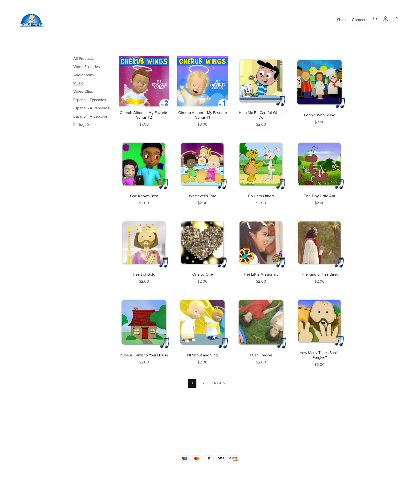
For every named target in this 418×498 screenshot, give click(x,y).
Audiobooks (83, 75)
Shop (341, 19)
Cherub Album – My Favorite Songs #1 (202, 115)
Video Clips (83, 91)
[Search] (375, 19)
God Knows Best (144, 196)
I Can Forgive (261, 355)
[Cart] (397, 19)
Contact (358, 19)
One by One (202, 274)
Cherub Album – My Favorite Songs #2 (144, 115)
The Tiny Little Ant (319, 196)
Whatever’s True (202, 196)
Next (218, 383)
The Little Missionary (261, 274)
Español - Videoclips (90, 116)
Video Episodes (86, 66)
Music (78, 83)
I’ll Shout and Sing (202, 355)
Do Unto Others (261, 196)
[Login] (385, 18)
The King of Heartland (319, 274)
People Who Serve (319, 115)
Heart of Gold (144, 274)
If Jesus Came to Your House (144, 355)
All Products (83, 58)
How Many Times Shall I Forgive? (319, 355)
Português (81, 124)
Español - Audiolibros (91, 108)
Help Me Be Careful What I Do (261, 115)
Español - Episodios (89, 100)
